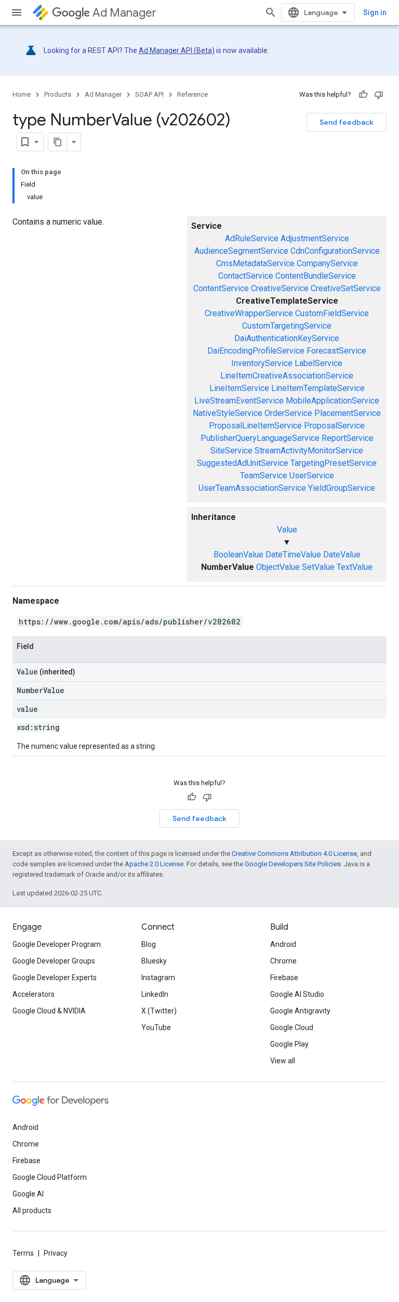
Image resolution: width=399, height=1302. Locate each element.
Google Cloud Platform (49, 1177)
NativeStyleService (227, 413)
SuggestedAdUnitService (242, 463)
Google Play (289, 1044)
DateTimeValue (293, 554)
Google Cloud (291, 1027)
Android (283, 944)
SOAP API (149, 94)
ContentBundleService (315, 276)
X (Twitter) (159, 1011)
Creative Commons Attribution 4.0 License (294, 853)
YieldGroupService (341, 488)
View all (282, 1061)
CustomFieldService (332, 313)
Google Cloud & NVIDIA (49, 1011)
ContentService (221, 288)
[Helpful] (363, 94)
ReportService (348, 438)
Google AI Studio (297, 994)
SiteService (231, 450)
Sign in (375, 12)
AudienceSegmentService (241, 251)
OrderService (288, 413)
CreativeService (280, 288)
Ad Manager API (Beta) (177, 50)
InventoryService (261, 363)
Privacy (56, 1253)
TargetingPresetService (333, 463)
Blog (148, 944)
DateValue (342, 554)
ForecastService (336, 351)
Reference (192, 94)
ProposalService (334, 426)
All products (31, 1210)
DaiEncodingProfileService (255, 351)
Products (57, 94)
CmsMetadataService (255, 263)
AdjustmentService (315, 238)
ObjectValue (278, 567)
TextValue (355, 567)
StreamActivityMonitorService (309, 450)
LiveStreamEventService (239, 401)
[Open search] (270, 12)
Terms (23, 1253)
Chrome (283, 961)
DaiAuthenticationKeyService (286, 338)
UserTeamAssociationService (252, 488)
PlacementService (347, 413)
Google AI (28, 1194)
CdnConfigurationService (335, 251)
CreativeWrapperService (249, 313)
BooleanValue (238, 554)
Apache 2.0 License (154, 864)
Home (21, 94)
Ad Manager (124, 13)
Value (287, 530)
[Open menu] (16, 12)
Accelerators (33, 994)
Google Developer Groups (53, 961)
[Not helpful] (379, 94)
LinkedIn (154, 994)
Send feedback (347, 122)
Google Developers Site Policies (293, 864)
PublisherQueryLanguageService (260, 438)
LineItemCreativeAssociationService (286, 376)
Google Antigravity (300, 1011)
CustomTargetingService (286, 326)
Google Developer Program (56, 944)
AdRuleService (251, 238)
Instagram (158, 977)
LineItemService (239, 388)
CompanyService (327, 263)
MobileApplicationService (332, 401)
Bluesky (154, 961)
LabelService (318, 363)
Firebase (284, 977)
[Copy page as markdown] (57, 142)
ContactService (245, 276)
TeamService (263, 475)
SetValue (318, 567)
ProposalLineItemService (255, 426)
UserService (311, 475)
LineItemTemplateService (318, 388)
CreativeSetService (346, 288)
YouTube (156, 1027)
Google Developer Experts (54, 977)
